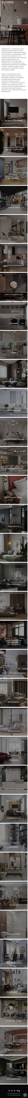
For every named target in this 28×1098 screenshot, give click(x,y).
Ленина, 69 (14, 760)
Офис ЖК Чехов (13, 207)
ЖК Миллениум (14, 731)
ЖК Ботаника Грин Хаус (14, 555)
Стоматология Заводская (14, 789)
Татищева (14, 236)
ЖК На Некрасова (13, 584)
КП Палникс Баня (13, 1079)
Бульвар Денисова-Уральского (14, 673)
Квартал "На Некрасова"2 (13, 265)
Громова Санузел (13, 876)
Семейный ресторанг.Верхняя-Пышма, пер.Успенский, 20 (14, 642)
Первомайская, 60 (14, 818)
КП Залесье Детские (13, 992)
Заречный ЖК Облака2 (13, 1050)
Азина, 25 (13, 613)
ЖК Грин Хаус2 (13, 178)
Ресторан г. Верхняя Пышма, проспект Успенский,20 (14, 148)
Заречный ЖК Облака (14, 963)
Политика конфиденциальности (14, 1093)
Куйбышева (13, 323)
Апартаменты (13, 526)
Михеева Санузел (13, 934)
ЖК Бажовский (13, 702)
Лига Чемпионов (13, 410)
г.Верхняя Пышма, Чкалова (13, 439)
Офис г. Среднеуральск (13, 294)
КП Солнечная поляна (13, 497)
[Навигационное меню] (25, 2)
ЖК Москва (14, 905)
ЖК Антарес (13, 847)
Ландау (14, 352)
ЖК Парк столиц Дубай (14, 120)
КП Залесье (14, 381)
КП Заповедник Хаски (13, 468)
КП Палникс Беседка (14, 1021)
